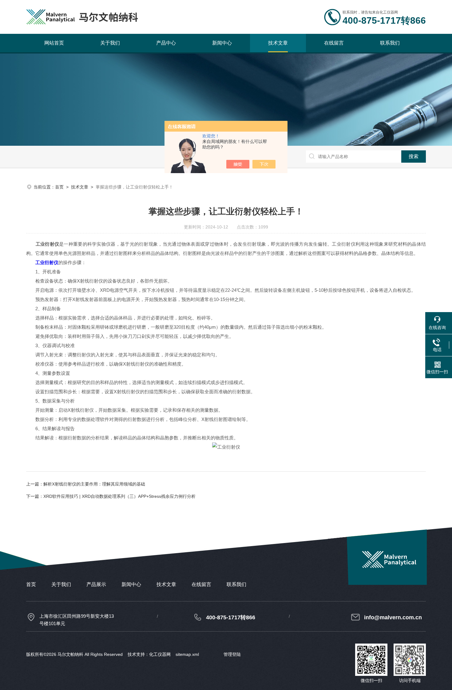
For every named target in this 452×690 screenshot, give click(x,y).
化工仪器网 (160, 654)
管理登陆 (232, 654)
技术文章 (278, 43)
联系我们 (390, 43)
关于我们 (110, 43)
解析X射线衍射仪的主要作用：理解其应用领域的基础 (94, 484)
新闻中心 (222, 43)
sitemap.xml (187, 654)
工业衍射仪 (46, 262)
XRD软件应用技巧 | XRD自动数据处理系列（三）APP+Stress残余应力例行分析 (119, 496)
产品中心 (166, 43)
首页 (59, 186)
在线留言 (334, 43)
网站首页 (54, 43)
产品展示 (96, 584)
